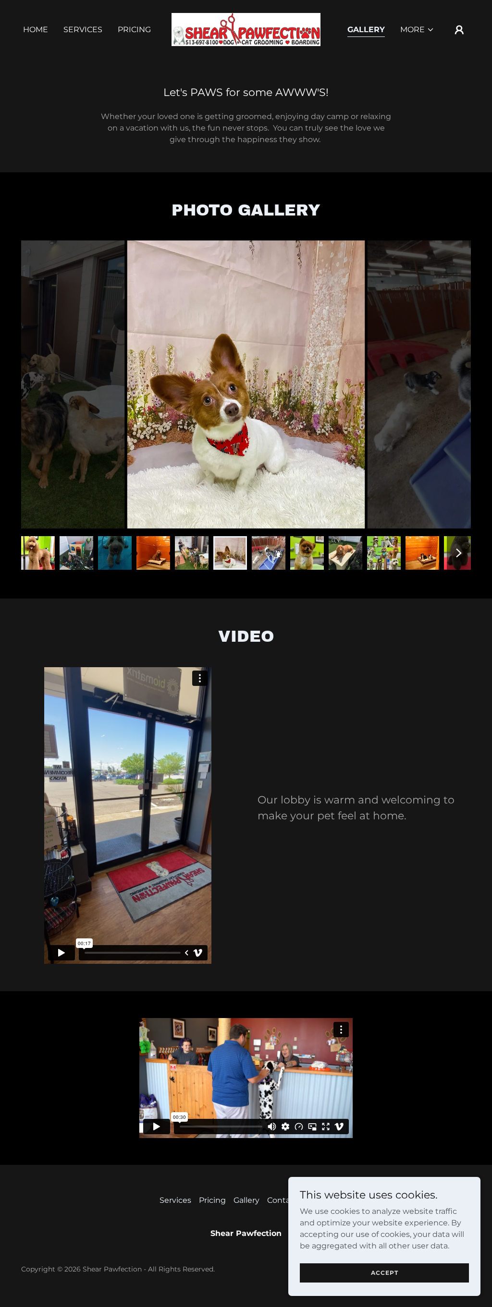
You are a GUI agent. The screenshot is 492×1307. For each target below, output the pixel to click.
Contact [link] (282, 1200)
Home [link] (35, 29)
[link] (246, 29)
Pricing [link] (134, 29)
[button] (417, 30)
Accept (384, 1272)
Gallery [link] (366, 29)
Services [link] (82, 29)
